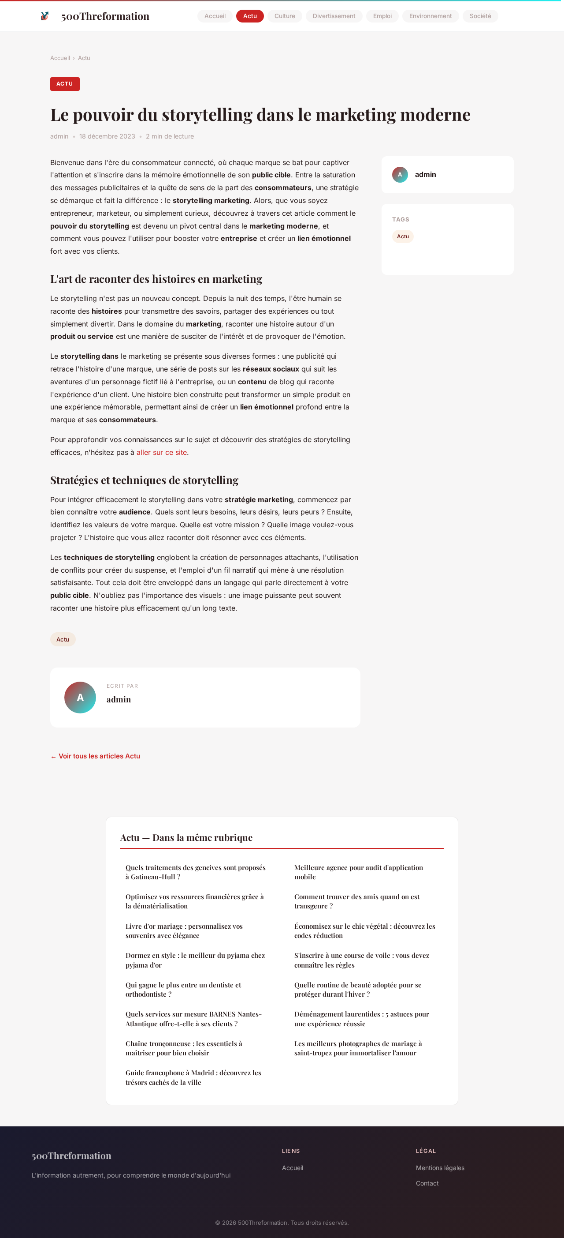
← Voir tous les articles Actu (95, 756)
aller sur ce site (162, 452)
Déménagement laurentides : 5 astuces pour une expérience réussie (361, 1018)
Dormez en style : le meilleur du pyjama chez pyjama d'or (195, 960)
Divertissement (334, 15)
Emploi (382, 15)
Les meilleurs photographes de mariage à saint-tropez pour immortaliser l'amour (358, 1048)
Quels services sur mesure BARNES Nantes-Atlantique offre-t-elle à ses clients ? (194, 1018)
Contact (427, 1183)
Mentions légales (440, 1167)
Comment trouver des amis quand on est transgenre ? (356, 901)
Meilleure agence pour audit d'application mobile (358, 872)
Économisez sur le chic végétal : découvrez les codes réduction (364, 931)
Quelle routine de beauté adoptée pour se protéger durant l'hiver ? (358, 989)
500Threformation (105, 16)
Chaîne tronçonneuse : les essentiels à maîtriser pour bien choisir (184, 1048)
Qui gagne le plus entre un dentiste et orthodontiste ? (183, 989)
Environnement (430, 15)
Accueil (215, 15)
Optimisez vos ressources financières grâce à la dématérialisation (195, 901)
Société (480, 15)
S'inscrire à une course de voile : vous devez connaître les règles (361, 960)
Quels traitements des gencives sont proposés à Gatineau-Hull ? (196, 872)
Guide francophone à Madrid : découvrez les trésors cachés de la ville (193, 1077)
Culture (285, 15)
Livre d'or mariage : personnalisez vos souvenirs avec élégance (184, 931)
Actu (250, 15)
